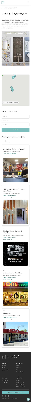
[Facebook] (5, 396)
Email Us (18, 380)
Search (15, 130)
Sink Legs (4, 365)
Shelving (3, 367)
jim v (5, 181)
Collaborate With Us (20, 386)
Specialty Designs (5, 369)
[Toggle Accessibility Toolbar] (28, 399)
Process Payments (20, 384)
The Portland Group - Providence (9, 264)
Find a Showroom (20, 382)
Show (3, 141)
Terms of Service (6, 398)
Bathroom (18, 367)
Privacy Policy (15, 398)
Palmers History (5, 380)
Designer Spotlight (20, 372)
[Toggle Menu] (28, 2)
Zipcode (4, 111)
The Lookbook (4, 382)
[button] (12, 90)
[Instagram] (2, 396)
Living (17, 369)
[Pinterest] (8, 396)
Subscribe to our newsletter (16, 392)
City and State (13, 111)
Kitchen (17, 365)
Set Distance (5, 120)
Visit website (6, 156)
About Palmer (4, 378)
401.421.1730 (19, 378)
